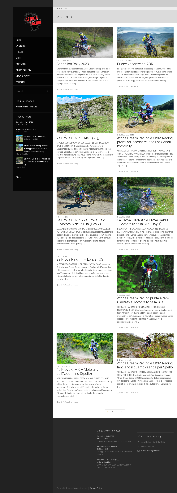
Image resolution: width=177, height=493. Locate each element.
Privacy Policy (96, 488)
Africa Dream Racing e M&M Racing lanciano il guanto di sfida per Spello (145, 365)
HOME (18, 40)
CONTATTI (20, 82)
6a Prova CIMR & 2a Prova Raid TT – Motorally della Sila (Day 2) (37, 161)
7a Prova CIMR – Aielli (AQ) (35, 136)
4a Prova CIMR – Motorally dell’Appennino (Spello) (77, 371)
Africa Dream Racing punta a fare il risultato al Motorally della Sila (144, 300)
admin (60, 89)
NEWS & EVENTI (23, 76)
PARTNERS (21, 64)
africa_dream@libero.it (150, 450)
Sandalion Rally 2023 (24, 122)
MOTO (18, 58)
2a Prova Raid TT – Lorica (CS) (80, 259)
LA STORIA (20, 46)
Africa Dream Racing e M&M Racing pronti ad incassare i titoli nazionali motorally (36, 148)
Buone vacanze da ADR (26, 129)
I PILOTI (19, 52)
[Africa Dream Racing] (33, 21)
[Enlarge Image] (85, 42)
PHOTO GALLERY (23, 70)
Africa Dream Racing (24, 106)
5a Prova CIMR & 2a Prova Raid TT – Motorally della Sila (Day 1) (144, 222)
